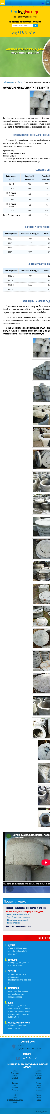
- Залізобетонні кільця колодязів (18, 917)
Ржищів (15, 1102)
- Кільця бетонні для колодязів (17, 920)
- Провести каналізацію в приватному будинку (25, 907)
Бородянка (38, 1075)
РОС (43, 3)
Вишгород (15, 1090)
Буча (14, 1085)
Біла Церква (15, 1073)
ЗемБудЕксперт (8, 82)
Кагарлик (39, 1090)
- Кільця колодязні (13, 922)
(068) (23, 32)
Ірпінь (15, 1071)
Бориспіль (39, 1073)
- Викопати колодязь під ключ (18, 926)
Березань (15, 1078)
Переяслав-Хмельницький (15, 1100)
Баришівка (15, 1075)
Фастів (20, 82)
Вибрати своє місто (20, 25)
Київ (15, 1095)
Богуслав (39, 1071)
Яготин (39, 1100)
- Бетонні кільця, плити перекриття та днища (24, 911)
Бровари (15, 1083)
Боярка (39, 1078)
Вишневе (39, 1083)
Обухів (15, 1097)
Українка (38, 1095)
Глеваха (38, 1085)
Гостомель (39, 1087)
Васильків (15, 1087)
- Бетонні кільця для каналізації (18, 914)
